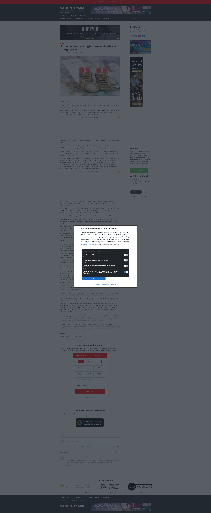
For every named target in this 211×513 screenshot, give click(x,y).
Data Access (105, 284)
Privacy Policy (114, 284)
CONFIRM (94, 278)
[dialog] (105, 256)
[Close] (134, 228)
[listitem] (105, 251)
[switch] (126, 255)
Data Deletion (96, 284)
